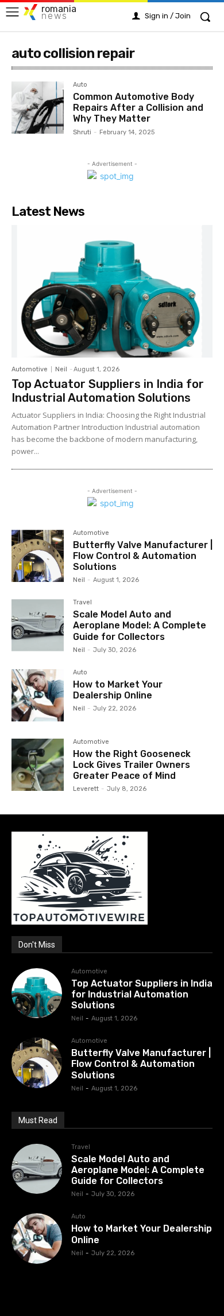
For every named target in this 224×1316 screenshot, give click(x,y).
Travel (82, 602)
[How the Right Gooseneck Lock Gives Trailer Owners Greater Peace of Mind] (37, 765)
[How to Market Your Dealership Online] (37, 695)
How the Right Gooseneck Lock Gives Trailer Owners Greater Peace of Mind (132, 764)
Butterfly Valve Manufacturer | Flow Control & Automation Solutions (143, 555)
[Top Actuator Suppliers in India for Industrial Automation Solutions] (112, 291)
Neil (61, 369)
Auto (80, 84)
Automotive (29, 369)
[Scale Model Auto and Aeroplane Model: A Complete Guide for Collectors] (37, 625)
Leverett (86, 789)
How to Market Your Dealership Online (118, 690)
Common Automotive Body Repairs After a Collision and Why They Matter (138, 107)
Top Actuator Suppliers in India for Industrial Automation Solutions (107, 391)
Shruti (82, 132)
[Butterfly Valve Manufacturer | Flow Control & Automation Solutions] (37, 556)
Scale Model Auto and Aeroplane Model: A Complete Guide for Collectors (139, 625)
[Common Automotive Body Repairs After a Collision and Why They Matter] (37, 107)
